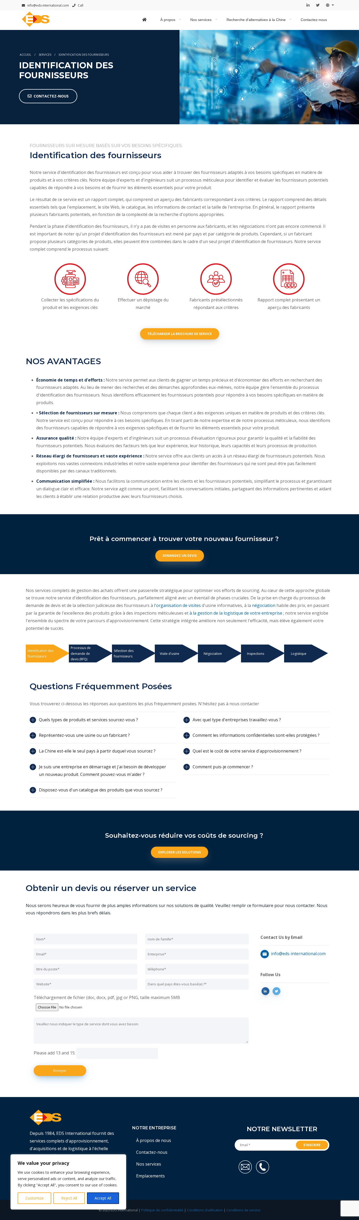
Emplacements (150, 1176)
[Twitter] (318, 5)
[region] (68, 1181)
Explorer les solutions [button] (179, 852)
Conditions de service (243, 1210)
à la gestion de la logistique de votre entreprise (235, 613)
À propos (167, 20)
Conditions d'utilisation (205, 1210)
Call (80, 5)
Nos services (201, 20)
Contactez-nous (314, 20)
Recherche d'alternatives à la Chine (256, 20)
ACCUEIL (25, 54)
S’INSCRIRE (312, 1145)
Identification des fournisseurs (84, 54)
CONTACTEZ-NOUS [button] (51, 96)
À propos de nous (153, 1140)
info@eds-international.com (48, 5)
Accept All (103, 1198)
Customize (34, 1198)
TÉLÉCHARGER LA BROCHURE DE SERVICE (179, 334)
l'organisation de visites (177, 605)
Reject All (69, 1198)
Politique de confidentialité (162, 1210)
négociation (263, 605)
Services (45, 54)
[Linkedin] (308, 5)
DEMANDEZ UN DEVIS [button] (180, 555)
